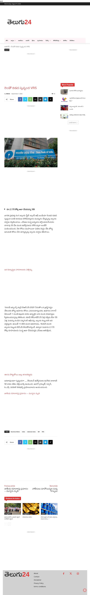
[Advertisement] (62, 21)
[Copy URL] (50, 99)
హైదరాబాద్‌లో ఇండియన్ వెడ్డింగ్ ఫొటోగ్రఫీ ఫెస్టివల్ (12, 518)
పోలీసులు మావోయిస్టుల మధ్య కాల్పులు (45, 489)
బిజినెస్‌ (7, 46)
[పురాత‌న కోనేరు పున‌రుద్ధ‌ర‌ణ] (64, 92)
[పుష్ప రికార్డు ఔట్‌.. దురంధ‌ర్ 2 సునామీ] (64, 107)
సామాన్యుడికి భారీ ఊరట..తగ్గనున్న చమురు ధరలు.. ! (49, 518)
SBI (39, 432)
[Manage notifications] (85, 590)
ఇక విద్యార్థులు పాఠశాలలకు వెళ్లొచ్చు (18, 270)
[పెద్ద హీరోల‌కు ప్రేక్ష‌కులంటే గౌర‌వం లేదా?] (64, 99)
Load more (72, 122)
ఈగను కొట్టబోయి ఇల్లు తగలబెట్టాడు (18, 374)
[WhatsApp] (30, 99)
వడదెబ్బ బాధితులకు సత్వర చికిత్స (77, 115)
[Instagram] (78, 574)
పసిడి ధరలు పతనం (27, 517)
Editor (8, 93)
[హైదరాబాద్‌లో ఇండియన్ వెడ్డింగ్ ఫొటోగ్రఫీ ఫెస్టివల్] (12, 509)
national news (31, 432)
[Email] (35, 99)
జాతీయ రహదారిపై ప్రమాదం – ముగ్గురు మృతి (22, 393)
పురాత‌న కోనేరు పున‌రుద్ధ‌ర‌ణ (76, 90)
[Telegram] (45, 99)
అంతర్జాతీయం (8, 513)
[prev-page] (5, 524)
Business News (15, 432)
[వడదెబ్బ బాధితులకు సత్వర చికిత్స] (64, 116)
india (23, 432)
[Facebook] (20, 99)
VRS (43, 432)
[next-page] (9, 524)
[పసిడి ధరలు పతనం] (31, 509)
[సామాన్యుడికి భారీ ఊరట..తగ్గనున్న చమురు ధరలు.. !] (49, 509)
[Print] (40, 99)
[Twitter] (25, 99)
